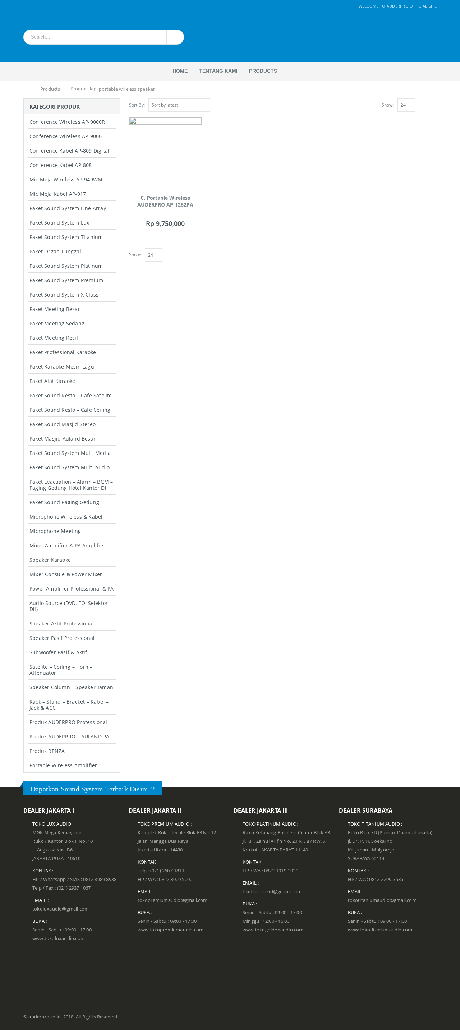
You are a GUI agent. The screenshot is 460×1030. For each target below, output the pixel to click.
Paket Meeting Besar (54, 309)
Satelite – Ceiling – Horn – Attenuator (60, 669)
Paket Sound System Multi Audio (69, 467)
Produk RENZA (47, 750)
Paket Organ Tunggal (55, 251)
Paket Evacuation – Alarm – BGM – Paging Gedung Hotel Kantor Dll (71, 484)
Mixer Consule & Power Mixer (65, 574)
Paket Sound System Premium (66, 280)
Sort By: (137, 105)
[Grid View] (425, 104)
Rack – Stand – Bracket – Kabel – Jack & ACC (69, 704)
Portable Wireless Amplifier (63, 765)
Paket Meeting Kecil (53, 337)
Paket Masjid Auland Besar (62, 438)
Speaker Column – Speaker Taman (71, 687)
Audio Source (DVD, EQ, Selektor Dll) (68, 606)
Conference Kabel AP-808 (60, 165)
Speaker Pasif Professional (62, 637)
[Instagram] (43, 6)
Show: (388, 105)
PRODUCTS (263, 71)
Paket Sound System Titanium (66, 237)
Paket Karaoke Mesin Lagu (61, 366)
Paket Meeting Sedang (56, 323)
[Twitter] (35, 6)
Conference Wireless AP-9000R (67, 121)
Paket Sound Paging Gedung (64, 502)
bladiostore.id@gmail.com (271, 892)
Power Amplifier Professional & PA (71, 588)
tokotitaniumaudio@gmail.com (382, 900)
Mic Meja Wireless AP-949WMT (67, 179)
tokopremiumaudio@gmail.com (173, 900)
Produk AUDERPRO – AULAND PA (69, 736)
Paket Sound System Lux (59, 222)
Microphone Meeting (55, 531)
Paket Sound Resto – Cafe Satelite (70, 395)
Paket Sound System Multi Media (70, 453)
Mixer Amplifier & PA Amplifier (67, 545)
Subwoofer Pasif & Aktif (58, 652)
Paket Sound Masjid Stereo (62, 424)
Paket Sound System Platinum (66, 265)
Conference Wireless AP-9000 (65, 136)
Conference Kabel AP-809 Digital (69, 150)
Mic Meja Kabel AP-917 (57, 193)
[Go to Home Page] (27, 89)
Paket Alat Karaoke (52, 381)
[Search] (174, 37)
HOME (180, 71)
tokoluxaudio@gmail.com (60, 909)
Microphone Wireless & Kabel (65, 516)
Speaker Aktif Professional (61, 623)
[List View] (433, 104)
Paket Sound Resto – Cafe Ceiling (69, 409)
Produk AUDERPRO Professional (68, 722)
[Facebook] (26, 6)
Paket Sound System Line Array (67, 208)
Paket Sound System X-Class (63, 294)
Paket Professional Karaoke (62, 352)
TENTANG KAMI (218, 71)
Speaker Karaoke (50, 559)
